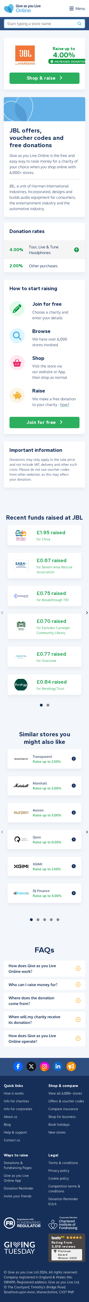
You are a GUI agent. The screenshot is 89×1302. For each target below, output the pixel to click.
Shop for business (62, 1117)
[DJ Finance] (74, 893)
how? (64, 404)
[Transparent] (74, 759)
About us (10, 1117)
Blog (7, 1124)
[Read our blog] (71, 1069)
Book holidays (59, 1124)
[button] (25, 55)
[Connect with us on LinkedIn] (58, 1069)
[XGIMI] (74, 866)
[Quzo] (74, 839)
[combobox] (39, 23)
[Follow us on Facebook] (18, 1069)
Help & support (15, 1132)
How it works (14, 1093)
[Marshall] (74, 785)
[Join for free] (17, 314)
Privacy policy (58, 1170)
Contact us (12, 1140)
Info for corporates (18, 1109)
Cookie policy (58, 1178)
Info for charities (16, 1101)
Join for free (41, 422)
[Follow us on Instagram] (44, 1069)
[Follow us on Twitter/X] (31, 1069)
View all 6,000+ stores (65, 1093)
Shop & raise (41, 78)
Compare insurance (63, 1109)
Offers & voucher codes (66, 1101)
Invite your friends (18, 1196)
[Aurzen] (74, 812)
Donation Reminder (18, 1188)
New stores (57, 1132)
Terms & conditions (63, 1163)
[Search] (79, 23)
